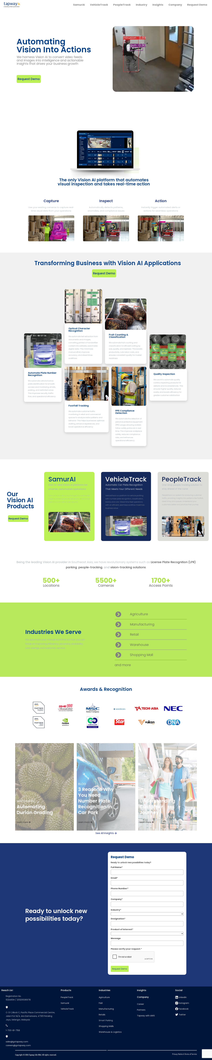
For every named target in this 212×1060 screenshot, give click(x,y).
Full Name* (117, 867)
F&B (101, 1003)
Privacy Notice (177, 1054)
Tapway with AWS (146, 1015)
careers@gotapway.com (18, 1045)
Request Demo (119, 968)
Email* (114, 877)
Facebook (183, 1008)
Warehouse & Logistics (110, 1032)
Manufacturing (106, 1008)
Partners (141, 1009)
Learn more (23, 822)
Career (140, 1004)
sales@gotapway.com (17, 1041)
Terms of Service (191, 1054)
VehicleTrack (126, 479)
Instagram (184, 1003)
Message (116, 938)
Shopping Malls (106, 1026)
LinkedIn (183, 997)
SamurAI (62, 479)
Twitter (182, 1014)
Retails (102, 1014)
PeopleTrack (181, 479)
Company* (117, 899)
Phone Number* (119, 888)
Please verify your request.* (126, 948)
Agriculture (104, 997)
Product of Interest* (122, 929)
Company (143, 997)
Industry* (116, 909)
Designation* (118, 918)
